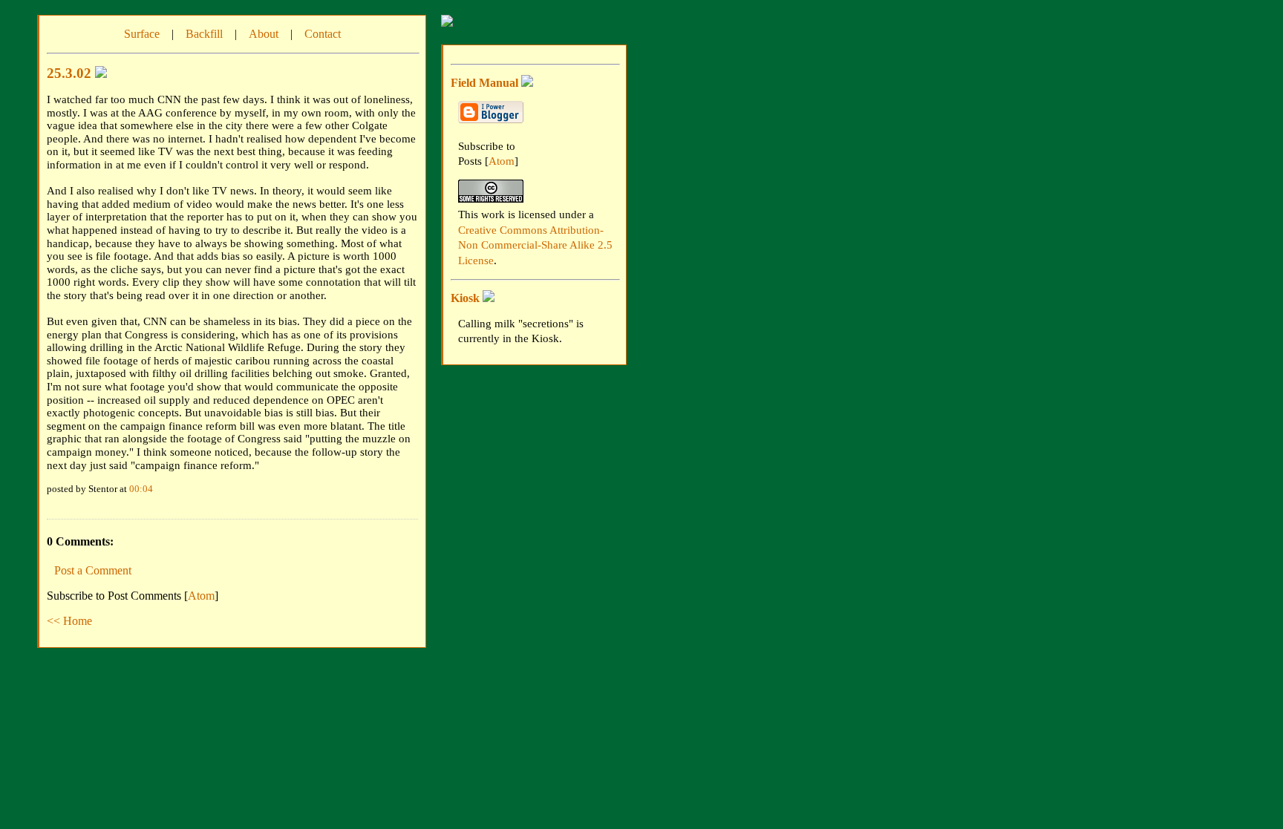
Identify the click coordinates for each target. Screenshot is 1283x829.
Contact (322, 33)
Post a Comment (92, 570)
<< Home (69, 621)
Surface (142, 33)
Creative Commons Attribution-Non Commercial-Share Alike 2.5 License (535, 245)
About (263, 33)
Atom (201, 595)
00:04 (141, 488)
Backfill (204, 33)
